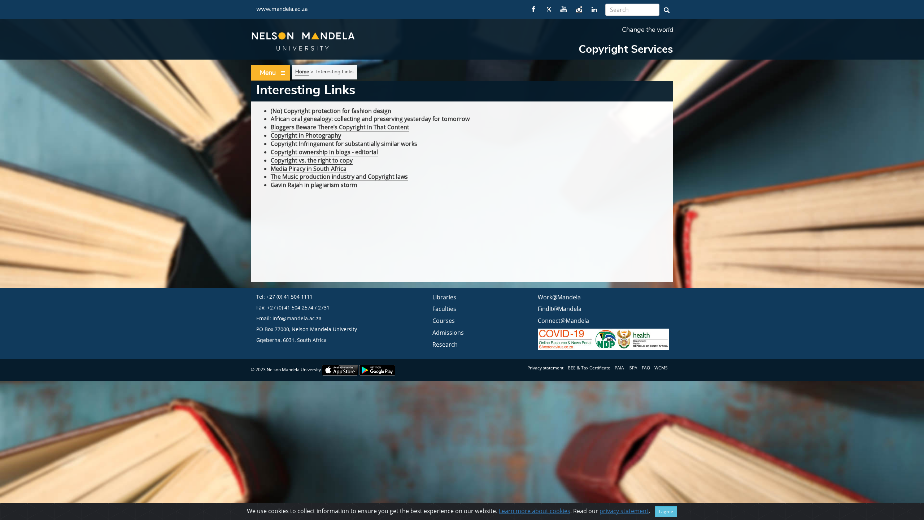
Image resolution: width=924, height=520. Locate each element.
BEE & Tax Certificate (589, 368)
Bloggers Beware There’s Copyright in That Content (340, 127)
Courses (443, 321)
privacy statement (624, 511)
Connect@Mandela (563, 321)
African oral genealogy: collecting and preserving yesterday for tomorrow (370, 119)
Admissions (448, 333)
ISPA (632, 368)
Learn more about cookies (534, 511)
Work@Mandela (559, 297)
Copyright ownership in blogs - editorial (324, 152)
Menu (268, 72)
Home (302, 71)
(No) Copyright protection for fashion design (331, 111)
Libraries (444, 297)
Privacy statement (545, 368)
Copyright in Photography (306, 135)
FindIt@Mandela (559, 309)
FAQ (646, 368)
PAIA (619, 368)
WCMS (661, 368)
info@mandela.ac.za (297, 318)
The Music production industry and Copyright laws (339, 177)
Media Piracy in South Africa (308, 169)
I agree (666, 511)
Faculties (444, 309)
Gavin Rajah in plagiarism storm (314, 185)
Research (445, 344)
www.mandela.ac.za (282, 9)
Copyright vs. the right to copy (312, 160)
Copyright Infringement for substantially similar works (344, 144)
